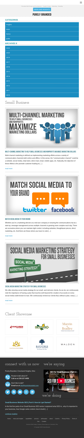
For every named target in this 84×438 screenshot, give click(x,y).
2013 (8, 81)
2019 (8, 57)
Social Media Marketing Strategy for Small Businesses (25, 286)
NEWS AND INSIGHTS (42, 9)
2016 (8, 67)
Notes (8, 34)
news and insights (18, 418)
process (36, 418)
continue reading (11, 414)
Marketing (54, 6)
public (8, 39)
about (51, 418)
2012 (8, 86)
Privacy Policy (66, 418)
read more (8, 168)
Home (9, 418)
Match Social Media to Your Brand (17, 219)
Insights (9, 24)
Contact (44, 421)
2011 (8, 90)
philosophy (44, 418)
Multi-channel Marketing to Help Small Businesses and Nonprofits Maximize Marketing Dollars (40, 152)
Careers (57, 418)
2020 (8, 53)
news (8, 29)
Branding (60, 6)
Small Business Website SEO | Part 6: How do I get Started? (28, 402)
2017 (8, 62)
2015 (8, 71)
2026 (8, 48)
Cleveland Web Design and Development (31, 6)
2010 (8, 95)
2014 (8, 76)
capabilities (29, 418)
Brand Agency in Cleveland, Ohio (50, 424)
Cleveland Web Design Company (34, 424)
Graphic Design (47, 6)
